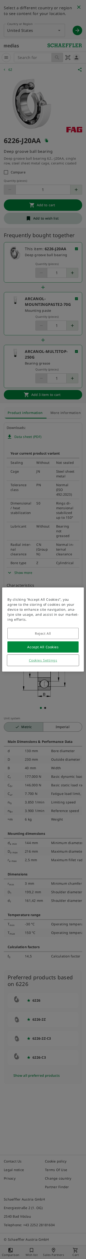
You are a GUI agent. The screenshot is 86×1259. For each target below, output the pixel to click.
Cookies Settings (43, 660)
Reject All (43, 633)
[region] (43, 629)
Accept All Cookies (43, 647)
